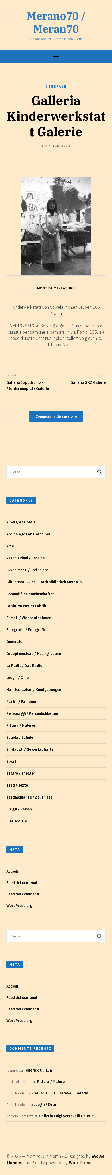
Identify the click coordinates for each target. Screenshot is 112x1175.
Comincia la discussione (56, 416)
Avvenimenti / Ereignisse (27, 570)
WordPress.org (19, 905)
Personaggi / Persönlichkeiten (32, 713)
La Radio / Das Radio (24, 665)
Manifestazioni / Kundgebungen (33, 689)
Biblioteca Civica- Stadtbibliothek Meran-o (44, 582)
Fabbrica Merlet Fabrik (26, 605)
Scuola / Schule (19, 737)
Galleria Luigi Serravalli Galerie (61, 1093)
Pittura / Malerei (20, 725)
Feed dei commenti (22, 894)
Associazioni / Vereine (25, 558)
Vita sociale (16, 821)
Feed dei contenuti (22, 882)
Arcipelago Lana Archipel (28, 534)
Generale (55, 86)
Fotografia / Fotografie (26, 629)
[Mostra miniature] (56, 288)
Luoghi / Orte (17, 677)
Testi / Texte (17, 785)
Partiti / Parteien (21, 701)
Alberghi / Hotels (20, 522)
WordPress (80, 1162)
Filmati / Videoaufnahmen (28, 617)
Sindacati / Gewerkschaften (30, 749)
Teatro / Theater (20, 773)
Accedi (12, 871)
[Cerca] (99, 472)
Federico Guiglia (38, 1070)
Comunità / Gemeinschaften (30, 594)
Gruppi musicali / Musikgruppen (33, 653)
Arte (10, 546)
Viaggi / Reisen (19, 809)
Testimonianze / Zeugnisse (29, 797)
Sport (11, 761)
